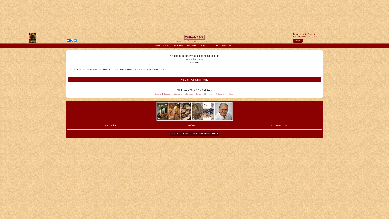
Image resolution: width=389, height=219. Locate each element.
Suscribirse (184, 125)
